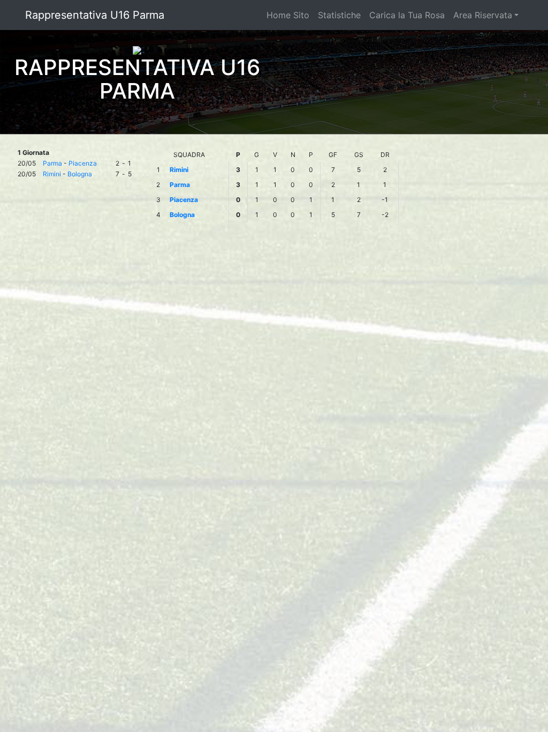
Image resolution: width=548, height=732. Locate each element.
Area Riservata (482, 15)
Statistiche (339, 15)
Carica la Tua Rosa (407, 15)
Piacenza (82, 163)
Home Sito (288, 15)
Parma (52, 163)
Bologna (79, 174)
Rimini (52, 174)
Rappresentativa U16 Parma (94, 15)
